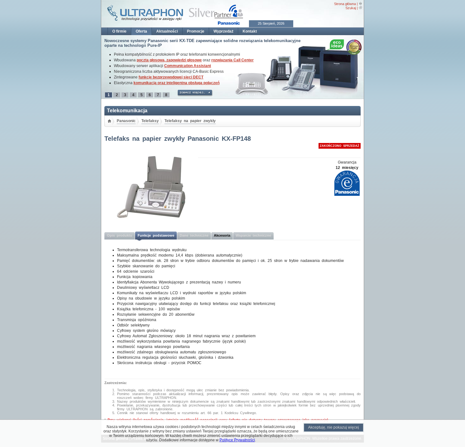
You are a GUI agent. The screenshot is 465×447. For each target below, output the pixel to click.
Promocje (195, 31)
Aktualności (167, 31)
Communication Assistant (187, 66)
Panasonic (126, 121)
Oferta (141, 31)
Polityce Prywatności (237, 440)
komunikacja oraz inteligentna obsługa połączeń (176, 83)
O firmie (119, 31)
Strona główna (345, 4)
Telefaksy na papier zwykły (190, 121)
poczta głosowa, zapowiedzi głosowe (169, 60)
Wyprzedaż (223, 31)
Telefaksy (150, 121)
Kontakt (250, 31)
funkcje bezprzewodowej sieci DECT (171, 77)
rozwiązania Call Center (232, 60)
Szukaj (350, 8)
